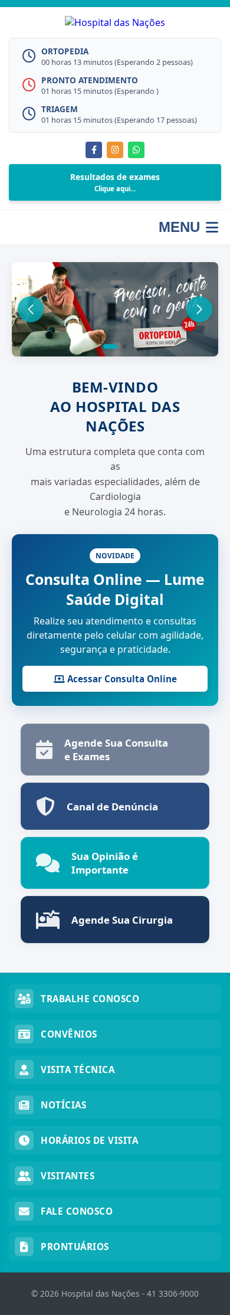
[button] (110, 346)
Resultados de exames (115, 182)
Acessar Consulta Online (121, 679)
